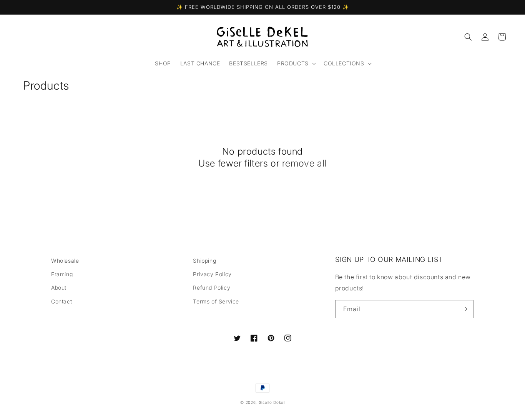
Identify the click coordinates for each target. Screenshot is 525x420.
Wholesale (65, 260)
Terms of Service (216, 301)
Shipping (204, 260)
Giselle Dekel (272, 402)
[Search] (468, 36)
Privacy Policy (212, 274)
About (58, 287)
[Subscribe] (464, 309)
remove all (304, 163)
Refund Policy (211, 287)
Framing (62, 274)
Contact (61, 301)
